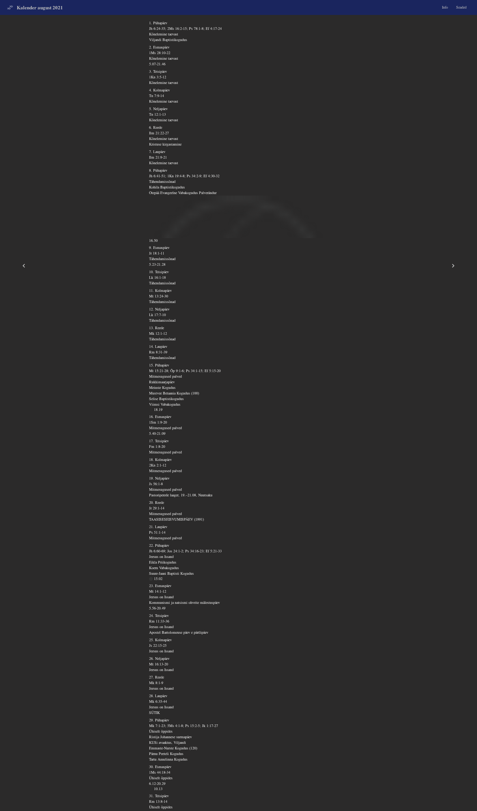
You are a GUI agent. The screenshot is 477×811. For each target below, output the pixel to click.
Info (445, 7)
